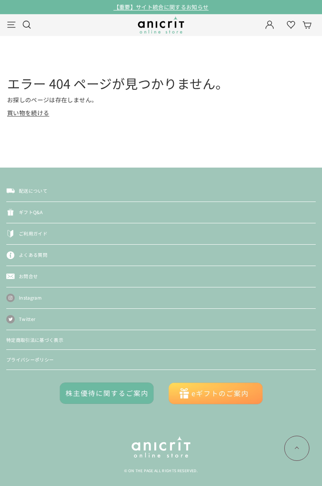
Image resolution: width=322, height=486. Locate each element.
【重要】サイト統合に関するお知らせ (161, 7)
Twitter (27, 318)
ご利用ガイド (33, 233)
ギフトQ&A (31, 212)
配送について (33, 190)
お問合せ (28, 276)
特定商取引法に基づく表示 (34, 339)
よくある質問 (33, 254)
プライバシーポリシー (30, 359)
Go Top (296, 448)
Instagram (30, 297)
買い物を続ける (28, 113)
